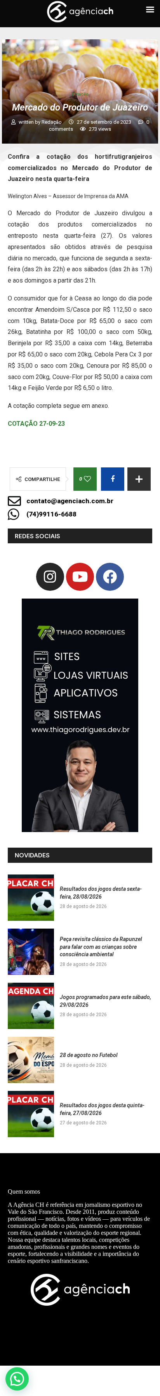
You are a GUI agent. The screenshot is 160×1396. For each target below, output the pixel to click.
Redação (52, 122)
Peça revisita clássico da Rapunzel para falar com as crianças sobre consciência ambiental (101, 946)
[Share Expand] (139, 479)
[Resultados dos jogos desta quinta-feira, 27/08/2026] (31, 1114)
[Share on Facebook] (112, 479)
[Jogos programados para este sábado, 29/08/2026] (31, 1006)
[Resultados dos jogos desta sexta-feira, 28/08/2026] (31, 897)
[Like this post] (87, 479)
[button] (17, 1379)
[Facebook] (110, 577)
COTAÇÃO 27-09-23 (36, 423)
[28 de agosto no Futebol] (31, 1060)
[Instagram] (50, 577)
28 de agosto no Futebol (89, 1055)
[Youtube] (80, 577)
